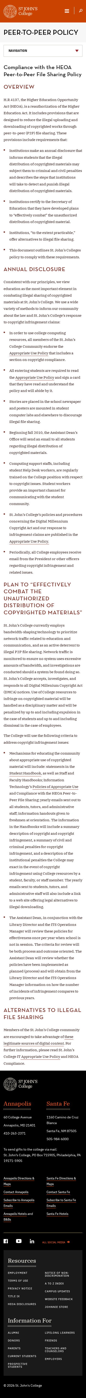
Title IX (14, 1296)
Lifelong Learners (60, 1333)
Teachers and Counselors (55, 1350)
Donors (14, 1340)
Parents (14, 1348)
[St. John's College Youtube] (19, 1242)
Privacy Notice (20, 1288)
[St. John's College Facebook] (6, 1242)
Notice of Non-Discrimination (57, 1274)
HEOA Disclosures (22, 1304)
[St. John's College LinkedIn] (32, 1242)
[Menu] (66, 11)
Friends (51, 1340)
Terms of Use (18, 1280)
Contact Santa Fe (58, 1192)
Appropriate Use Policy (28, 353)
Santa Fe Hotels (57, 1214)
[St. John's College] (43, 1085)
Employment (17, 1273)
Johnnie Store (56, 1307)
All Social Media (53, 1242)
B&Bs (7, 1219)
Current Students (22, 1356)
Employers (53, 1359)
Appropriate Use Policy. (29, 541)
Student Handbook (25, 773)
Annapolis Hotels (15, 1214)
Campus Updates (57, 1291)
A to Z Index (54, 1283)
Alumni (13, 1333)
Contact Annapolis (16, 1192)
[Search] (80, 11)
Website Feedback (59, 1299)
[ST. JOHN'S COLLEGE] (20, 12)
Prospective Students (17, 1365)
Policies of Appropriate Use (55, 786)
